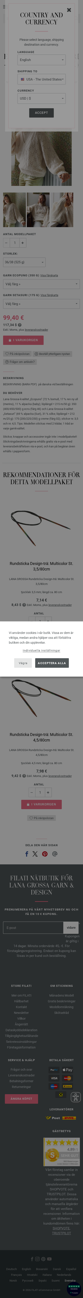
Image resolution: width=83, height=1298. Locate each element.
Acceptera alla (52, 663)
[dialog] (41, 649)
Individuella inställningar (41, 650)
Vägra (23, 663)
